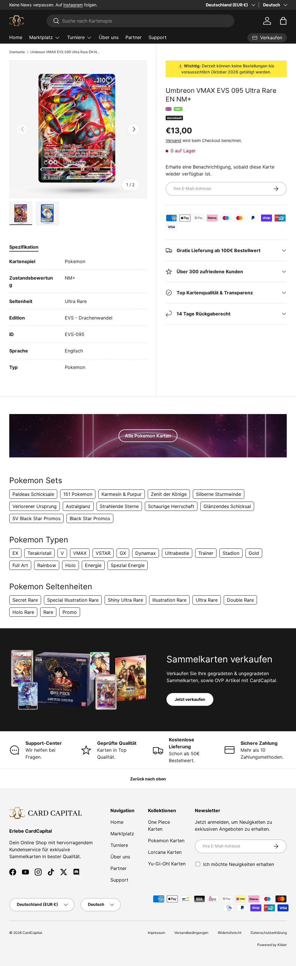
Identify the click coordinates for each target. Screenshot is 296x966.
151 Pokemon (77, 494)
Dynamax (145, 553)
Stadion (231, 553)
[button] (283, 20)
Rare (48, 612)
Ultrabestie (177, 553)
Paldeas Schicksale (33, 494)
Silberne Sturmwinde (218, 494)
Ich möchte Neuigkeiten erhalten (238, 864)
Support (157, 37)
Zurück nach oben (148, 778)
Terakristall (39, 553)
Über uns (109, 37)
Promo (69, 612)
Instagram (73, 4)
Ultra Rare (207, 600)
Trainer (205, 553)
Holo (70, 565)
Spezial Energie (128, 565)
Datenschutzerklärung (269, 932)
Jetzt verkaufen (190, 699)
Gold (254, 553)
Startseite (17, 52)
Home (15, 37)
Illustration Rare (169, 600)
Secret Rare (25, 600)
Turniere (119, 845)
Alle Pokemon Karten (148, 436)
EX (15, 553)
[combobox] (140, 20)
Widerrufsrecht (229, 932)
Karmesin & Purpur (121, 494)
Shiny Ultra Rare (125, 600)
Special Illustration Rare (73, 600)
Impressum (156, 932)
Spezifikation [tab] (23, 247)
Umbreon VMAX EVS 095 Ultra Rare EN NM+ (65, 52)
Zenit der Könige (169, 494)
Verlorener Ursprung (34, 506)
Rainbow (46, 565)
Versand (173, 140)
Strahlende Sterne (119, 506)
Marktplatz (122, 833)
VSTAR (103, 553)
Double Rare (240, 600)
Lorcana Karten (165, 852)
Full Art (20, 565)
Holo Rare (23, 612)
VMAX (79, 553)
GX (123, 553)
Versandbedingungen (191, 932)
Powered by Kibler (272, 945)
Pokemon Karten (166, 840)
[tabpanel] (78, 314)
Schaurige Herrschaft (171, 506)
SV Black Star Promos (36, 518)
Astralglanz (78, 506)
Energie (93, 565)
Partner (133, 37)
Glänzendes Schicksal (227, 506)
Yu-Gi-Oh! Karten (167, 864)
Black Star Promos (90, 518)
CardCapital (32, 932)
